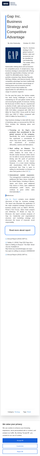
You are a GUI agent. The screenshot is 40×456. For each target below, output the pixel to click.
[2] (29, 171)
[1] (26, 116)
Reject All (20, 451)
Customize (20, 446)
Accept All (20, 440)
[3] (19, 192)
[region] (20, 438)
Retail (29, 412)
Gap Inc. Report (11, 199)
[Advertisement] (20, 334)
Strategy (17, 412)
